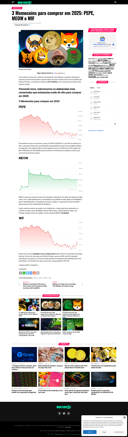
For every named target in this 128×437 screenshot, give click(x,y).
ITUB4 (100, 67)
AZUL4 (97, 58)
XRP (106, 77)
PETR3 (90, 71)
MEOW (36, 278)
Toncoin (106, 75)
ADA (89, 59)
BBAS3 (105, 59)
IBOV (112, 65)
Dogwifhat (113, 63)
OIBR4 (107, 69)
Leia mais (68, 427)
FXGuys (103, 65)
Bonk (109, 61)
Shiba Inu (92, 75)
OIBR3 (101, 69)
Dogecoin (107, 63)
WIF (50, 278)
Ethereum (96, 65)
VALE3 (98, 77)
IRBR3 (96, 67)
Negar (104, 432)
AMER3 (94, 58)
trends (45, 278)
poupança (101, 71)
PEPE (25, 150)
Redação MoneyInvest (21, 25)
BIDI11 (90, 61)
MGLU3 (95, 69)
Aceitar (90, 432)
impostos (91, 67)
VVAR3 (102, 77)
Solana (99, 75)
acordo (40, 208)
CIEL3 (97, 63)
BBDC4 (110, 59)
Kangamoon (110, 67)
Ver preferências (118, 432)
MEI (90, 69)
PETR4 (95, 71)
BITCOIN (102, 60)
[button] (124, 417)
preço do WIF (57, 261)
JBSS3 (104, 67)
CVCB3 (101, 63)
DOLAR (90, 65)
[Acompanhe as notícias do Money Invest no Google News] (59, 73)
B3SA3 (101, 58)
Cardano (92, 63)
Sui (103, 75)
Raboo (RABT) (103, 73)
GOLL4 (107, 65)
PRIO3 (97, 73)
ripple (109, 73)
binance (94, 61)
